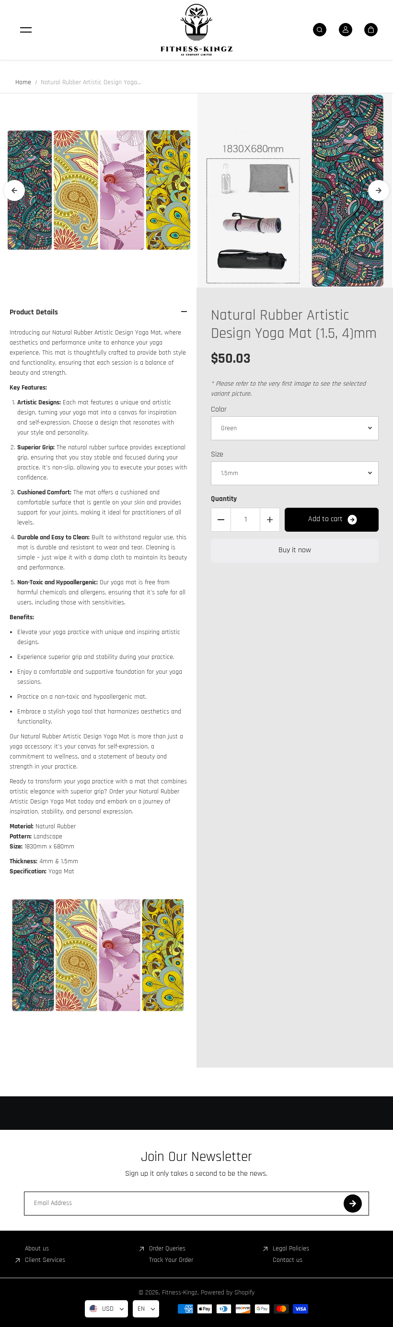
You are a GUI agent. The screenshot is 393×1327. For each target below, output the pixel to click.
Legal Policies (291, 1248)
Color (219, 409)
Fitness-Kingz (179, 1292)
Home (23, 82)
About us (37, 1248)
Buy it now (294, 550)
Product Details (34, 312)
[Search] (319, 29)
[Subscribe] (353, 1203)
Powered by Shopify (227, 1292)
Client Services (45, 1260)
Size (217, 454)
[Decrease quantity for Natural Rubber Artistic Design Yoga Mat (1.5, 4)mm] (221, 520)
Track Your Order (171, 1260)
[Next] (378, 190)
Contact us (287, 1260)
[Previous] (14, 190)
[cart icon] (371, 29)
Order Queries (167, 1248)
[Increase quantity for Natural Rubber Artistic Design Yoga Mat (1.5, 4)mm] (270, 520)
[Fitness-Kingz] (196, 29)
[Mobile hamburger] (25, 29)
